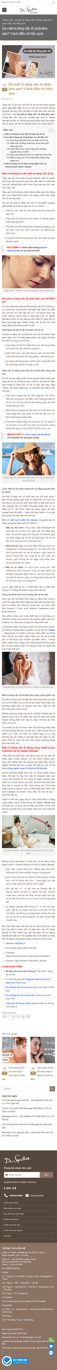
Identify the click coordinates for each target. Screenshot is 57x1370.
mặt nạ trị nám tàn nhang (23, 520)
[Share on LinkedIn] (28, 1016)
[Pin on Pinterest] (23, 1016)
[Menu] (4, 10)
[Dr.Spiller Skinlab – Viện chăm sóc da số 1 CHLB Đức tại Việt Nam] (28, 9)
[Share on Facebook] (9, 1016)
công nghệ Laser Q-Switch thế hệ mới (27, 768)
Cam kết (7, 1236)
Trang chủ (7, 20)
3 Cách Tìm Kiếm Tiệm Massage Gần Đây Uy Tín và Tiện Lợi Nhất (26, 1110)
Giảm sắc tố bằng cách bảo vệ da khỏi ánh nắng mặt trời (29, 144)
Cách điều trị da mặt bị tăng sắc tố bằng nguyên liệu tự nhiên (28, 150)
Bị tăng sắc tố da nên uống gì (20, 971)
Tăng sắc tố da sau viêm (18, 1003)
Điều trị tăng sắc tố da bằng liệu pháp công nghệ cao (29, 159)
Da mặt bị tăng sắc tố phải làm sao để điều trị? (26, 137)
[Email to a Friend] (19, 1016)
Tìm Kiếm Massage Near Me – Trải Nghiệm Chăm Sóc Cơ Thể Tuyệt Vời (27, 1102)
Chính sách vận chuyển (13, 1230)
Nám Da (8, 99)
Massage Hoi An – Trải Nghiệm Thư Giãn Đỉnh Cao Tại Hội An (28, 1118)
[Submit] (52, 1088)
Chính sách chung (11, 1203)
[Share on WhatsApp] (4, 1016)
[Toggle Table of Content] (49, 130)
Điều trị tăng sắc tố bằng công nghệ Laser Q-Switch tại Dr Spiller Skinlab (26, 165)
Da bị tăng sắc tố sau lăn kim (20, 995)
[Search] (54, 2)
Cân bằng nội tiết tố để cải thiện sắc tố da (29, 140)
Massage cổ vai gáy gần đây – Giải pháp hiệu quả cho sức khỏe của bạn (27, 1134)
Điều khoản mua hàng (12, 1208)
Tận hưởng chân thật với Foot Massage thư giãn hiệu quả (27, 1126)
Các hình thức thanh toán (14, 1214)
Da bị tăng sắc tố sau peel (19, 987)
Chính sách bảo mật (11, 1225)
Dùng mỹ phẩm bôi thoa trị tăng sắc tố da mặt (31, 155)
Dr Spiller (50, 630)
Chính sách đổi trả (11, 1219)
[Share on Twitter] (14, 1016)
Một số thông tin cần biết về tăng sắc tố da (25, 134)
